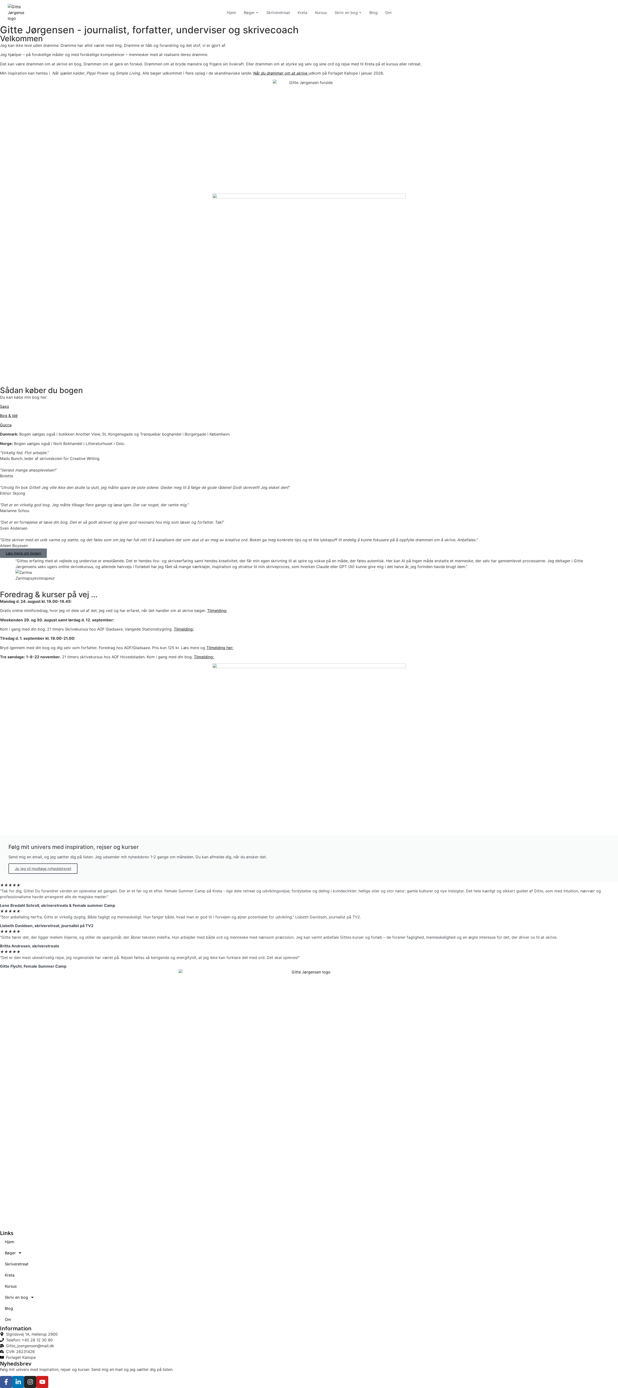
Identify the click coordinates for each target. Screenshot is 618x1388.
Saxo (4, 406)
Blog (373, 12)
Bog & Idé (9, 415)
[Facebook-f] (6, 1382)
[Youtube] (42, 1382)
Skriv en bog (346, 12)
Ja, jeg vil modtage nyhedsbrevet (43, 868)
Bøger (249, 12)
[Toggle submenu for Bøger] (257, 12)
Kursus (321, 12)
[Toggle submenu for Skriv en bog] (360, 12)
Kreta (302, 12)
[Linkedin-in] (18, 1382)
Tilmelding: (217, 610)
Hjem (231, 12)
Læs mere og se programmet (39, 169)
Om (388, 12)
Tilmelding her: (219, 647)
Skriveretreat (278, 12)
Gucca (6, 425)
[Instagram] (30, 1382)
